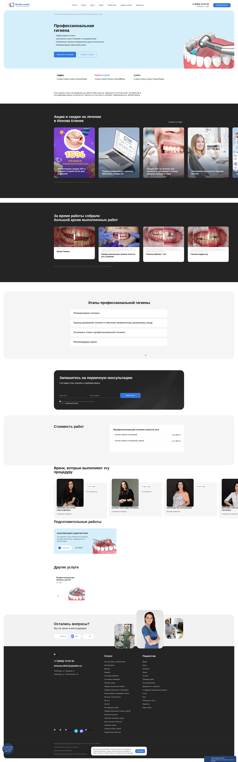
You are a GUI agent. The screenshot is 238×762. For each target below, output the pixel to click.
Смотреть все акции (175, 122)
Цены (92, 5)
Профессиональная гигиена (114, 686)
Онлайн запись (222, 5)
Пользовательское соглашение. (63, 750)
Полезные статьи (149, 700)
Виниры (107, 669)
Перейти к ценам (87, 54)
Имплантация (109, 665)
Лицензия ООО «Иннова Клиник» (63, 754)
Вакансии (139, 5)
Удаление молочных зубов (114, 718)
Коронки (107, 672)
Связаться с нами (203, 6)
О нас (145, 693)
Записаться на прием (65, 54)
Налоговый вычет (149, 683)
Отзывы (145, 676)
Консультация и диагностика (114, 662)
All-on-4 (107, 700)
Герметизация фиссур (112, 732)
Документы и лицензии (151, 686)
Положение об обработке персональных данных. (68, 743)
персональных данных (72, 403)
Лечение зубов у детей (112, 729)
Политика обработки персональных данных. (66, 747)
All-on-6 (107, 704)
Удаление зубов (110, 725)
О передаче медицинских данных (155, 690)
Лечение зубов (109, 683)
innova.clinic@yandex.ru (68, 665)
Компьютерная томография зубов (116, 693)
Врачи (83, 5)
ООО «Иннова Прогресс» (80, 754)
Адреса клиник (126, 5)
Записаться (130, 395)
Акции (101, 5)
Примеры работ (148, 679)
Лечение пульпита (111, 714)
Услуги (74, 5)
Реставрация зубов (111, 707)
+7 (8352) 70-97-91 (200, 4)
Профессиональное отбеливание (116, 690)
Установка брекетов (111, 676)
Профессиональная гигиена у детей (117, 711)
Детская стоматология (112, 697)
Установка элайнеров (112, 679)
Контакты (146, 669)
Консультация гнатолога (113, 722)
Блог (144, 697)
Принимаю (140, 751)
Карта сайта (147, 707)
